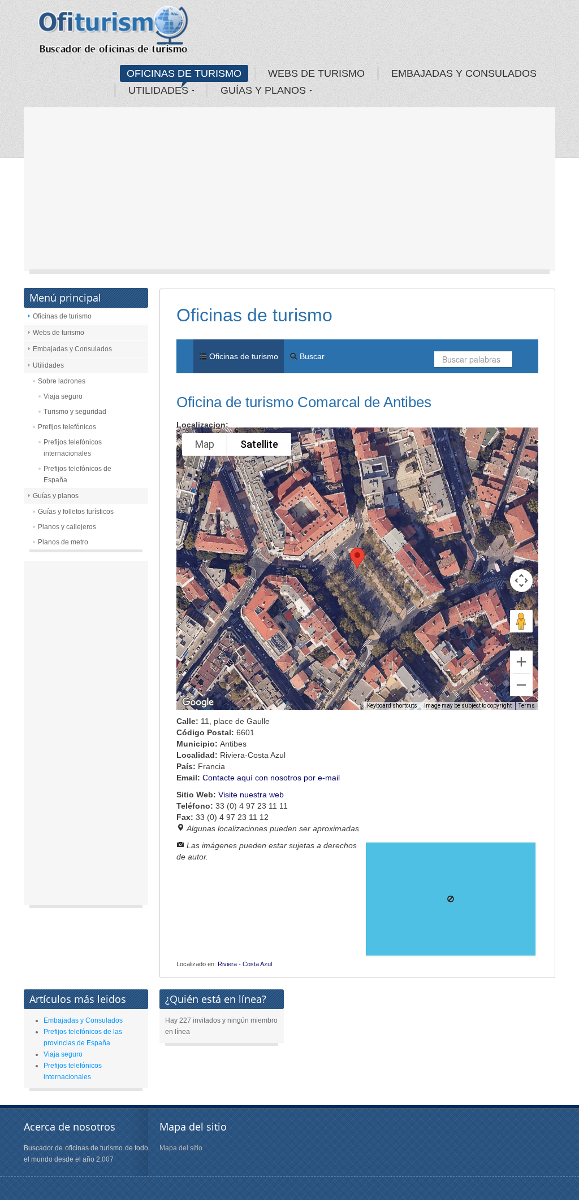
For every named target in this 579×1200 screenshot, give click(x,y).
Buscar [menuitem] (311, 356)
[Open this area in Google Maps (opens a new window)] (198, 702)
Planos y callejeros (67, 527)
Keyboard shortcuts (392, 705)
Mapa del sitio (180, 1148)
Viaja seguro (63, 396)
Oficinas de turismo (62, 316)
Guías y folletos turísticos (76, 512)
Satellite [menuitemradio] (259, 444)
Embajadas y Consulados (72, 349)
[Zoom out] (521, 685)
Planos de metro (63, 542)
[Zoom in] (521, 662)
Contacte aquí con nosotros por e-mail (271, 777)
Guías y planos (56, 496)
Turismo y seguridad (75, 412)
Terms (526, 705)
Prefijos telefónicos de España (77, 474)
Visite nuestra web (251, 794)
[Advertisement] (289, 192)
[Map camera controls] (521, 580)
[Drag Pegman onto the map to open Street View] (521, 621)
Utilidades (48, 365)
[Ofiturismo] (113, 33)
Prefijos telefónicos (67, 427)
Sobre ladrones (61, 381)
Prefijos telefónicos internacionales (73, 447)
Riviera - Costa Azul (245, 964)
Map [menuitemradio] (204, 444)
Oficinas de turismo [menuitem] (242, 356)
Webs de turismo (58, 333)
